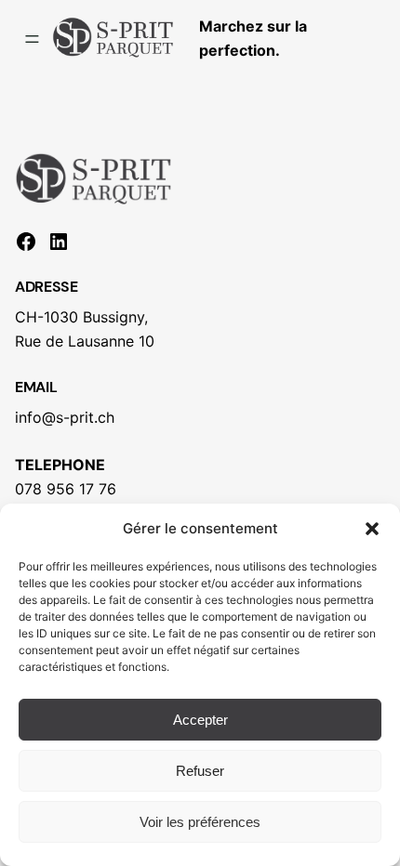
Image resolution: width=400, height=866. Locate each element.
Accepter (200, 720)
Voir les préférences (200, 822)
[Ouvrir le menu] (32, 39)
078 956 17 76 (65, 488)
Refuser (200, 771)
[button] (372, 528)
